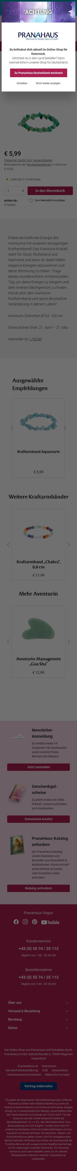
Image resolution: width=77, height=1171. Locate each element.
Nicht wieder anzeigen (48, 83)
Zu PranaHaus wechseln (38, 73)
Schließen (22, 83)
